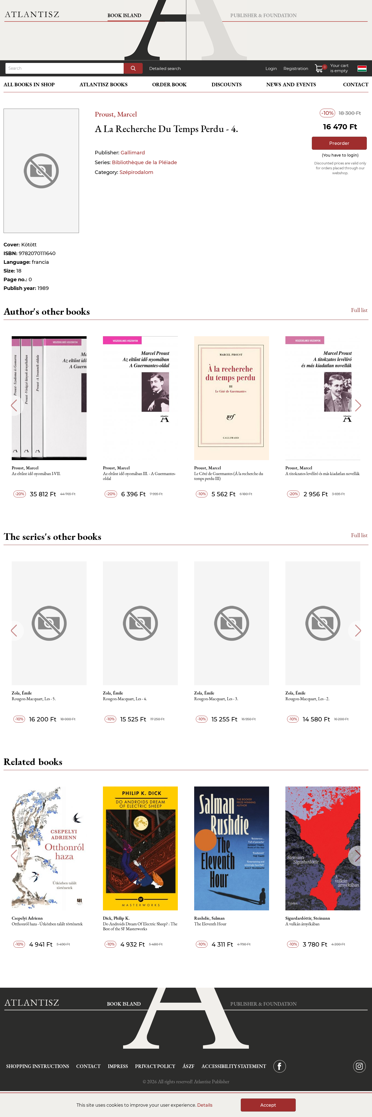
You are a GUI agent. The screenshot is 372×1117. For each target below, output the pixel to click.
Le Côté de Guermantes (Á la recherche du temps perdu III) (228, 476)
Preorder (339, 143)
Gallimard (133, 153)
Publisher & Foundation (263, 15)
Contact (355, 84)
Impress (118, 1066)
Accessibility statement (234, 1066)
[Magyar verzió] (362, 69)
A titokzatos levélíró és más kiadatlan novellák (322, 473)
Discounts (227, 84)
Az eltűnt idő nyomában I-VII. (36, 473)
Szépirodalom (136, 172)
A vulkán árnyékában (302, 924)
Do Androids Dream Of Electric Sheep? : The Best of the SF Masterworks (140, 927)
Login (271, 68)
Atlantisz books (103, 84)
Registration (295, 68)
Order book (169, 84)
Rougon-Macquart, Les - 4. (125, 699)
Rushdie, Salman (209, 918)
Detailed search (165, 68)
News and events (291, 84)
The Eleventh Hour (210, 924)
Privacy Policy (155, 1066)
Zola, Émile (22, 693)
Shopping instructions (37, 1066)
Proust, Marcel (116, 114)
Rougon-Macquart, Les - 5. (34, 699)
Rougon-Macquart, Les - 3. (216, 699)
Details (204, 1105)
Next (358, 405)
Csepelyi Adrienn (27, 918)
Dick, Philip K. (116, 918)
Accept (268, 1105)
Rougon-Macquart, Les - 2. (307, 699)
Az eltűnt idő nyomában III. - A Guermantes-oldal (139, 476)
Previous (14, 405)
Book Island (124, 15)
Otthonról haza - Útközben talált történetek (47, 924)
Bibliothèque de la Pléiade (144, 163)
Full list (359, 310)
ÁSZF (188, 1066)
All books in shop (29, 84)
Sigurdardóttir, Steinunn (307, 918)
